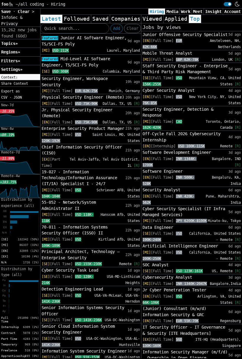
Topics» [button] (9, 43)
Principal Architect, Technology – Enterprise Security (81, 254)
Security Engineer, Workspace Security (75, 81)
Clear (132, 28)
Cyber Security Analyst (168, 90)
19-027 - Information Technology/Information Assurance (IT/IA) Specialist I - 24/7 (79, 177)
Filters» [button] (10, 60)
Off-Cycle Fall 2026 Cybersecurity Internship (181, 136)
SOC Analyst (156, 264)
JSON (18, 97)
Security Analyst (161, 189)
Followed (77, 19)
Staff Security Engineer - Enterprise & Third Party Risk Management (185, 68)
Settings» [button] (11, 69)
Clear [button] (25, 11)
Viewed (152, 19)
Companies (125, 19)
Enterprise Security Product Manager (83, 128)
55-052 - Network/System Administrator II (69, 205)
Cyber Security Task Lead (70, 270)
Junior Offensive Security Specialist (185, 34)
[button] (20, 77)
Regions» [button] (10, 52)
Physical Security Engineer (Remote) (83, 97)
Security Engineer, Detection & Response (178, 112)
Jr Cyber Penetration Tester (174, 290)
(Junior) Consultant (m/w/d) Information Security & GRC (174, 311)
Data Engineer (158, 227)
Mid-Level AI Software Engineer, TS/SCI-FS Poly (76, 61)
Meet (197, 11)
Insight (213, 11)
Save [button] (7, 11)
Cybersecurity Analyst (167, 277)
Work (185, 11)
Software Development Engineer (177, 152)
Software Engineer (163, 171)
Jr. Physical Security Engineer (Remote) (77, 112)
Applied (176, 19)
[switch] (228, 4)
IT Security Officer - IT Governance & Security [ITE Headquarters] (184, 330)
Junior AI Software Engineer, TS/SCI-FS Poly (84, 40)
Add (116, 28)
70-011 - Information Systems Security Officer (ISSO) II (75, 230)
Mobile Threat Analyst (167, 53)
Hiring (157, 11)
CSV (4, 97)
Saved (100, 19)
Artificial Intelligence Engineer (180, 246)
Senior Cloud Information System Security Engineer (78, 329)
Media (172, 11)
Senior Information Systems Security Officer (83, 310)
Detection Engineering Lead (72, 289)
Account (232, 11)
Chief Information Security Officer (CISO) (82, 150)
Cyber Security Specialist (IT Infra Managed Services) (184, 211)
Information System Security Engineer (84, 351)
